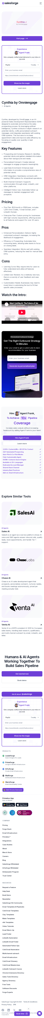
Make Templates (8, 918)
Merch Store (7, 852)
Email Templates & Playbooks (13, 907)
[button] (40, 3)
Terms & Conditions (30, 1002)
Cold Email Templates (10, 911)
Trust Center (7, 876)
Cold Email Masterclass (11, 965)
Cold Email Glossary (9, 961)
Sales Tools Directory (10, 977)
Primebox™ (6, 837)
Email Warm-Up (8, 930)
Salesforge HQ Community (12, 903)
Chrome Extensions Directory (13, 973)
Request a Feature (9, 887)
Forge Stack (6, 829)
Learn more (22, 88)
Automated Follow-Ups (10, 946)
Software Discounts (9, 988)
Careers (5, 856)
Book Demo (6, 895)
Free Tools (6, 984)
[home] (10, 3)
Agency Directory (8, 981)
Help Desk (6, 891)
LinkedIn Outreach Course (12, 969)
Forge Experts (7, 992)
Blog (4, 860)
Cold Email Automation (10, 950)
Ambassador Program (10, 872)
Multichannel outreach (10, 953)
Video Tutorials (8, 926)
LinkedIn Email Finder (10, 942)
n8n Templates (7, 922)
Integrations (6, 841)
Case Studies (7, 845)
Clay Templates (8, 915)
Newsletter (6, 899)
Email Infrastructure (9, 833)
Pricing (5, 825)
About (4, 848)
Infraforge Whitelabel (10, 868)
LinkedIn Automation (10, 938)
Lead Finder (6, 934)
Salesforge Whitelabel (10, 864)
